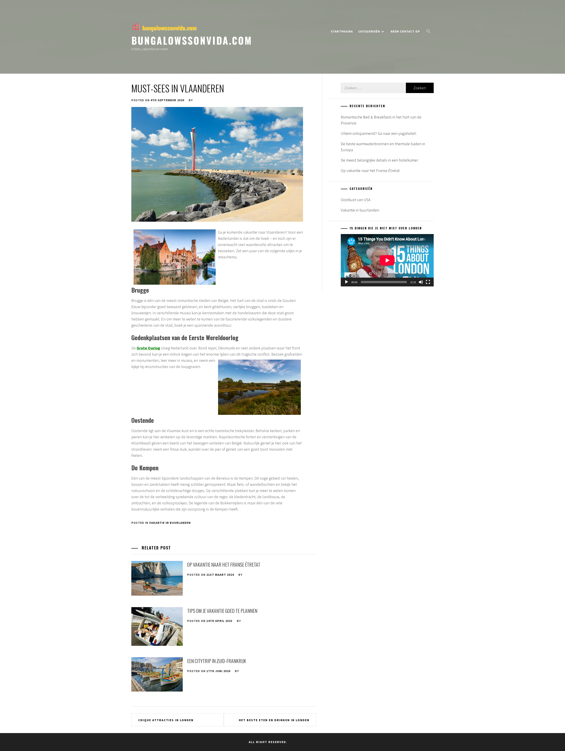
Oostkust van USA (355, 199)
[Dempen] (421, 282)
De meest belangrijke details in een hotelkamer (379, 160)
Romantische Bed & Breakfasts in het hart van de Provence (381, 120)
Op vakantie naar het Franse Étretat (223, 564)
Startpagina (342, 31)
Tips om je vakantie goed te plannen (222, 610)
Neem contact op (405, 31)
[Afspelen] (346, 282)
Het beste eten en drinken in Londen (274, 720)
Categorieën (369, 31)
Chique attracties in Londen (166, 720)
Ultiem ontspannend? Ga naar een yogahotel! (378, 133)
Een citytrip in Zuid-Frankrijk (216, 660)
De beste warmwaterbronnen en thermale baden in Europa (383, 146)
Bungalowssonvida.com (191, 40)
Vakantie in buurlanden (170, 523)
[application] (387, 260)
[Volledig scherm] (428, 282)
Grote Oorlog (148, 348)
